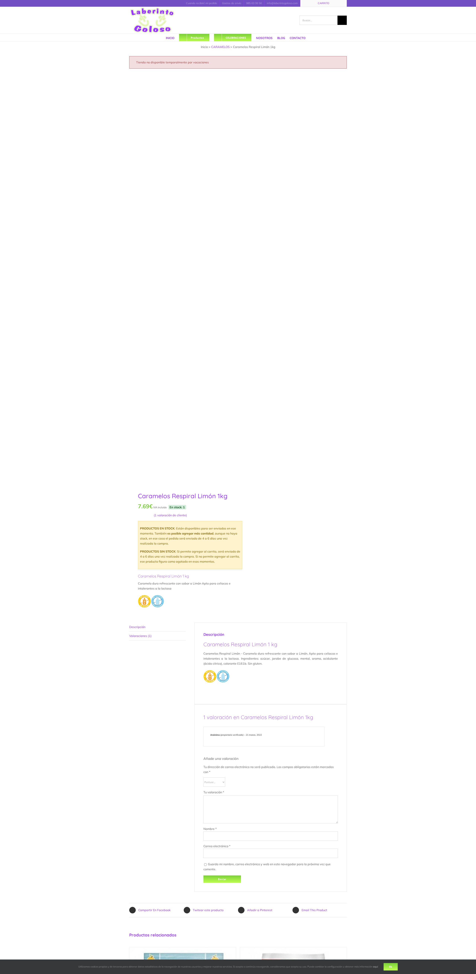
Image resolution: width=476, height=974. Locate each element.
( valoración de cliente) (170, 515)
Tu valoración (213, 792)
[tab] (157, 627)
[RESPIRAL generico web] (181, 279)
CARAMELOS (220, 47)
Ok (390, 966)
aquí (375, 966)
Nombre (210, 829)
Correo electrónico (216, 846)
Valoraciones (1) (140, 636)
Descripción (137, 627)
